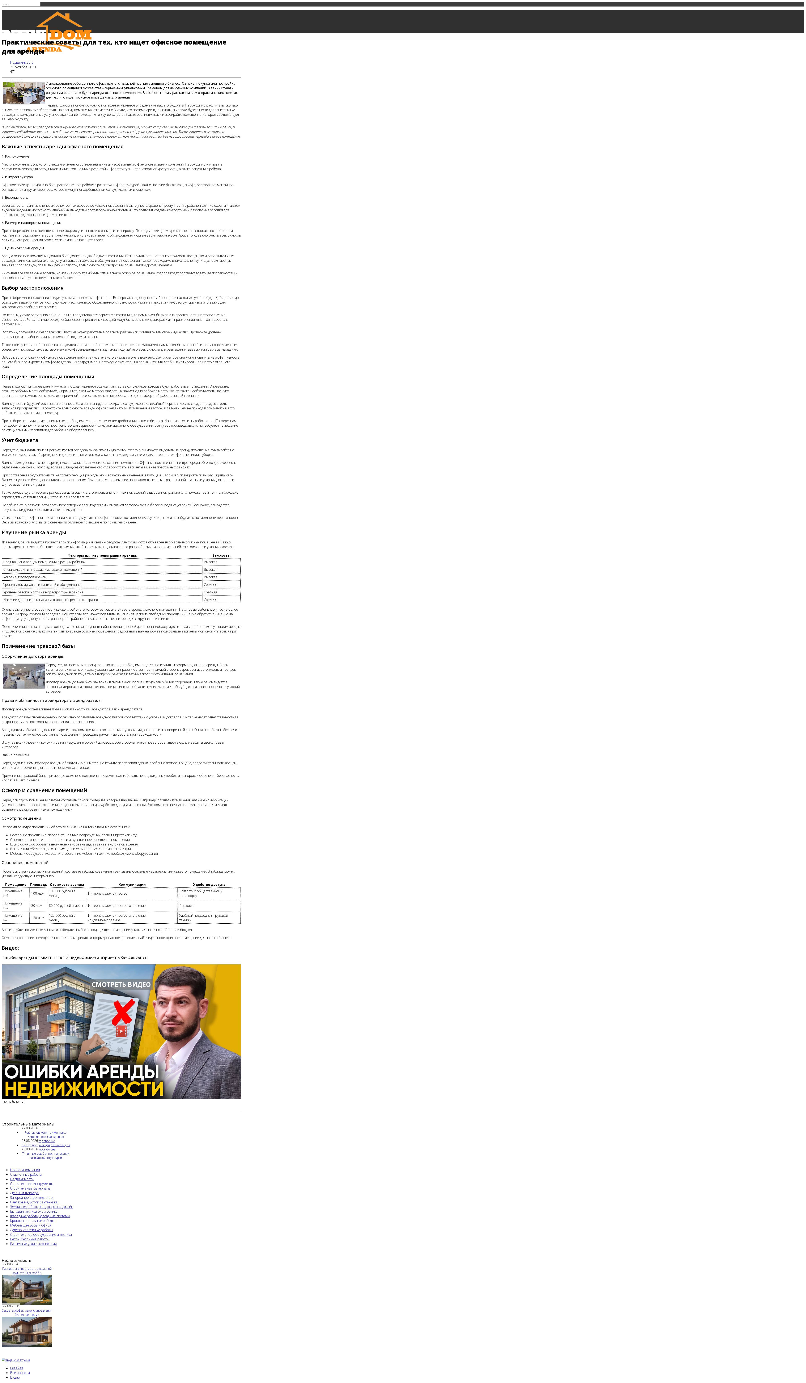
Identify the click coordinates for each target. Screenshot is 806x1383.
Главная (16, 80)
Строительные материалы (30, 1188)
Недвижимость (22, 62)
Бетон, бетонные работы (29, 1239)
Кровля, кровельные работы (32, 1220)
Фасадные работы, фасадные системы (40, 1216)
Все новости (20, 103)
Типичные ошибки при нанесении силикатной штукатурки (45, 1156)
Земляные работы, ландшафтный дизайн (41, 1206)
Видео (15, 1377)
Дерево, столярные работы (31, 1230)
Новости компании (25, 1169)
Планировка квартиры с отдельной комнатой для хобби (27, 1271)
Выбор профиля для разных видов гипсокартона (46, 1147)
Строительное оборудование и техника (41, 1234)
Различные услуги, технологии (33, 1243)
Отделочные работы (26, 1174)
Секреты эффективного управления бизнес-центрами (27, 1312)
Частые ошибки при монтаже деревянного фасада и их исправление (45, 1137)
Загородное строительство (31, 1197)
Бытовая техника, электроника (34, 1211)
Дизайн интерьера (24, 1193)
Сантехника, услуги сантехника (34, 1202)
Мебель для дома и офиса (30, 1225)
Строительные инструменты (32, 1183)
